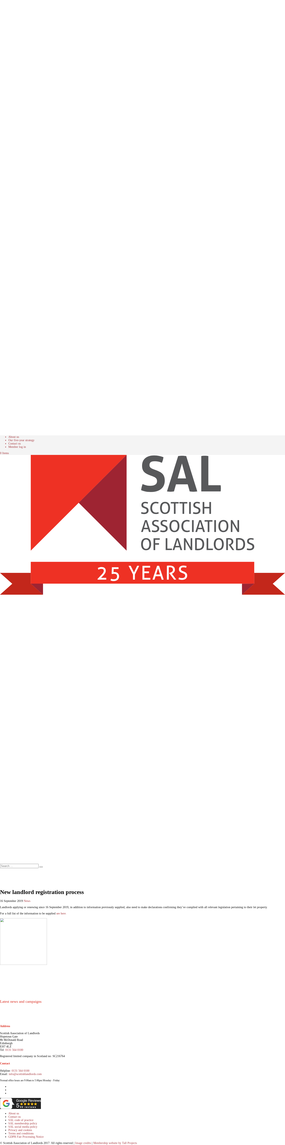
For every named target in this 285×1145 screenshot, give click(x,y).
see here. (61, 913)
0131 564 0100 (14, 1049)
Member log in (17, 446)
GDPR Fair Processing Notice (26, 1136)
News (27, 901)
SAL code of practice (20, 1120)
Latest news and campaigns (21, 1001)
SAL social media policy (22, 1126)
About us (13, 436)
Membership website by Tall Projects (115, 1143)
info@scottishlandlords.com (25, 1074)
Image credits (83, 1143)
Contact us (14, 443)
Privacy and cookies (20, 1130)
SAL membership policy (22, 1123)
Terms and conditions (21, 1133)
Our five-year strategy (21, 440)
